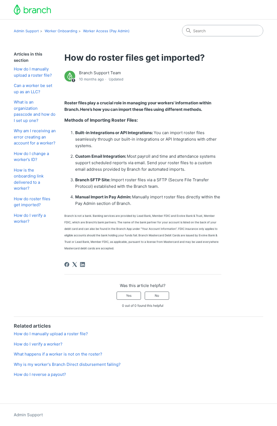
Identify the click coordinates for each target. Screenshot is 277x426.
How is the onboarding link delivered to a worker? (29, 179)
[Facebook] (66, 264)
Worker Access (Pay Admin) (106, 31)
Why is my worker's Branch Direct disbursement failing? (67, 364)
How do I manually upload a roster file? (33, 72)
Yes (128, 295)
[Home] (32, 10)
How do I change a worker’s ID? (31, 156)
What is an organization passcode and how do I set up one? (34, 111)
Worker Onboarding (61, 31)
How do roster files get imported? (32, 202)
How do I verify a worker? (30, 218)
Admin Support (26, 31)
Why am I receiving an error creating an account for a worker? (35, 137)
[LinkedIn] (82, 264)
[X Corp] (74, 264)
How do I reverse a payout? (40, 374)
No (157, 295)
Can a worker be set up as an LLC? (33, 88)
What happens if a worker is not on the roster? (58, 354)
